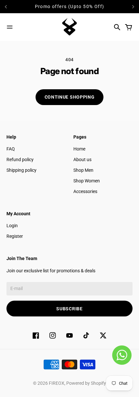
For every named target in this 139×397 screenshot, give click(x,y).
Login (12, 225)
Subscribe (69, 308)
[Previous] (13, 6)
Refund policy (20, 159)
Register (14, 236)
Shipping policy (21, 170)
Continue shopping (70, 97)
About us (82, 159)
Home (79, 148)
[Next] (133, 6)
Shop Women (86, 180)
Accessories (85, 191)
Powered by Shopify (86, 383)
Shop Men (83, 170)
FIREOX (56, 383)
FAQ (10, 148)
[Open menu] (9, 27)
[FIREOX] (69, 27)
